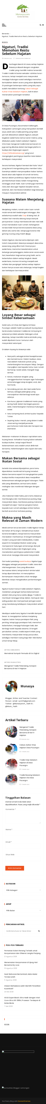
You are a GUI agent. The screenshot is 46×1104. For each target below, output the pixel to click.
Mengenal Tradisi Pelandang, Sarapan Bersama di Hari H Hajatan (20, 667)
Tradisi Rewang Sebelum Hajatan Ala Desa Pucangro (29, 778)
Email (9, 842)
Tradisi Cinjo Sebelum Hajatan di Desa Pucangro (28, 763)
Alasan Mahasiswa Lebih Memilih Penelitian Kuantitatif (22, 987)
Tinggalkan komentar (22, 58)
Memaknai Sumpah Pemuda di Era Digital (21, 653)
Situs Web (10, 854)
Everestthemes (24, 1101)
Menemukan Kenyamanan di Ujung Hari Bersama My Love (21, 963)
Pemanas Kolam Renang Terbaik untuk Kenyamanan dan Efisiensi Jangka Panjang (22, 952)
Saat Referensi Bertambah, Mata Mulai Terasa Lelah (20, 975)
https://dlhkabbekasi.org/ (13, 153)
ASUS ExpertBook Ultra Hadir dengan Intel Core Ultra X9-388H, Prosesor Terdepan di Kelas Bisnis (22, 1000)
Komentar (11, 809)
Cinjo (24, 215)
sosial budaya (25, 561)
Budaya (5, 42)
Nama (9, 829)
